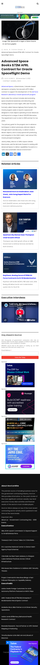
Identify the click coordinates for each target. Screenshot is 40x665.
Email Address (6, 350)
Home (5, 50)
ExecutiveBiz (7, 583)
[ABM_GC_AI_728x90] (20, 16)
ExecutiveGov (7, 525)
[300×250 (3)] (20, 402)
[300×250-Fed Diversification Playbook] (23, 653)
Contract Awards (17, 50)
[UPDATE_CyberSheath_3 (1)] (20, 430)
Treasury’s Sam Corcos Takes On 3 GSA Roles (17, 540)
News (19, 81)
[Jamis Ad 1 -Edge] (20, 457)
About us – (5, 520)
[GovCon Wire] (20, 7)
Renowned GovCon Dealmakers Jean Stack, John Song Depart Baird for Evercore (18, 194)
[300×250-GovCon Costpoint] (20, 375)
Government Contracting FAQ (21, 520)
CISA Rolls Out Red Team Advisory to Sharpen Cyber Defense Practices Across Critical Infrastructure (17, 559)
